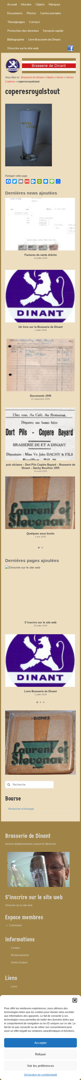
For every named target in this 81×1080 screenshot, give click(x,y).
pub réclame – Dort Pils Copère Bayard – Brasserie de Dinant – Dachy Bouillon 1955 (40, 466)
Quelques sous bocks (40, 533)
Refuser (40, 1054)
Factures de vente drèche (41, 254)
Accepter (40, 1043)
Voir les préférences (40, 1065)
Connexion (15, 925)
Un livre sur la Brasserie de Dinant (40, 326)
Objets (50, 77)
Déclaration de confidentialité (40, 1074)
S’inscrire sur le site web (40, 622)
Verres (60, 77)
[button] (75, 1000)
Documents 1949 (40, 395)
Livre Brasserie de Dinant (40, 691)
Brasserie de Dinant (32, 77)
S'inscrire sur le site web (18, 905)
